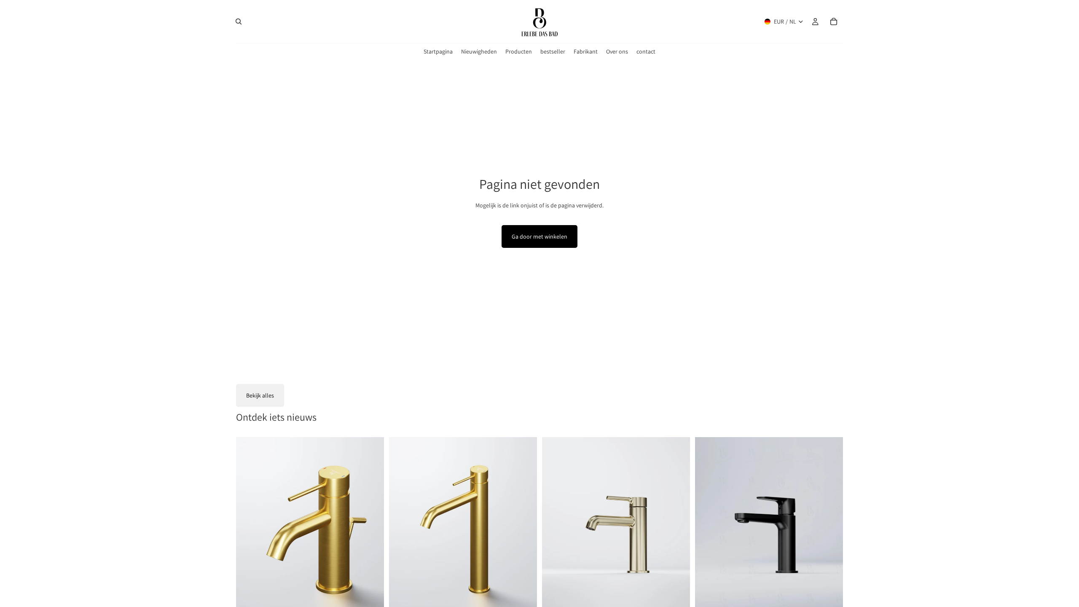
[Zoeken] (238, 21)
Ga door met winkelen (539, 236)
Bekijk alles (260, 395)
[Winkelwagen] (833, 21)
